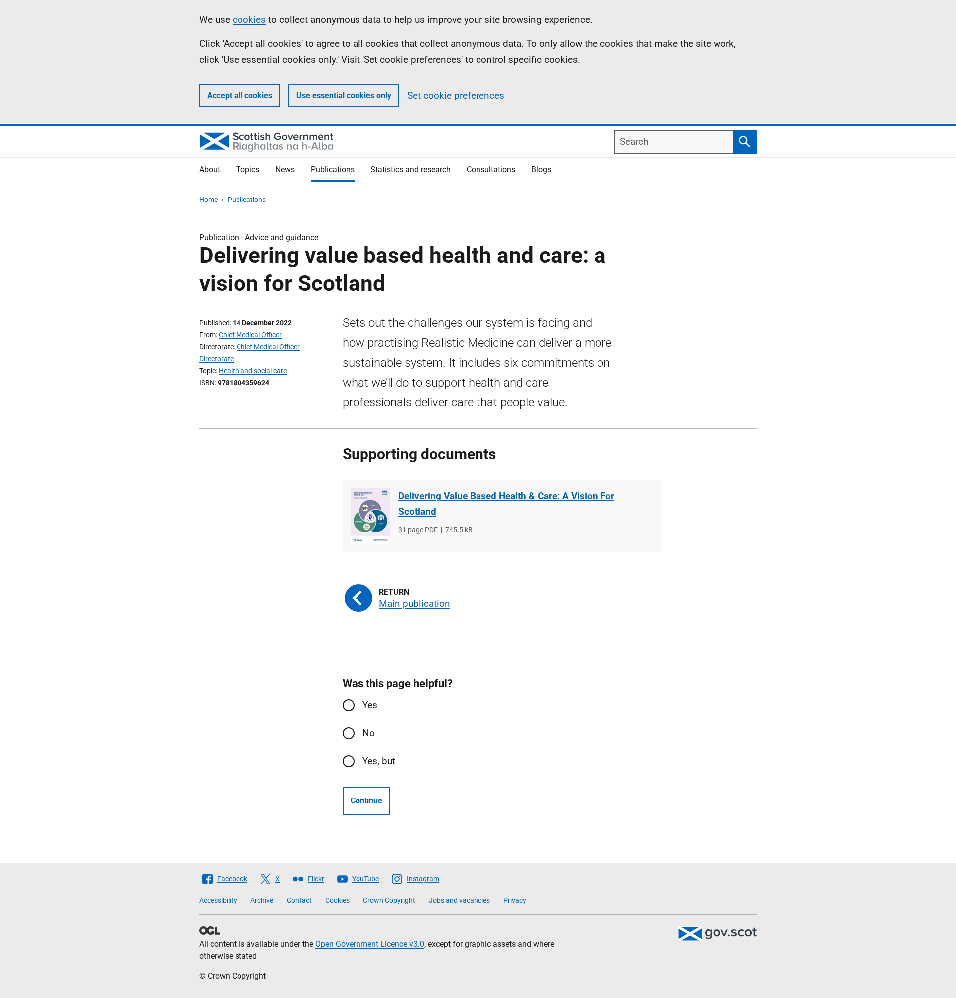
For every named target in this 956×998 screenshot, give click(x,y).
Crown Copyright (389, 900)
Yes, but (378, 761)
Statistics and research (410, 169)
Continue (366, 800)
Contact (299, 900)
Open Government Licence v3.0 (369, 944)
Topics (247, 169)
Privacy (514, 900)
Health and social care (253, 371)
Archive (261, 900)
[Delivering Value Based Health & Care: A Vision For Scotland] (370, 516)
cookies (249, 19)
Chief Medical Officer (250, 335)
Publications (333, 169)
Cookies (337, 900)
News (285, 169)
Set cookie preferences (455, 95)
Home (208, 199)
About (209, 169)
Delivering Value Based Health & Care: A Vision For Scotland (506, 503)
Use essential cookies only (343, 95)
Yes (369, 705)
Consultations (491, 169)
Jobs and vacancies (459, 900)
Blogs (541, 169)
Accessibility (218, 900)
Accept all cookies (239, 95)
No (368, 733)
